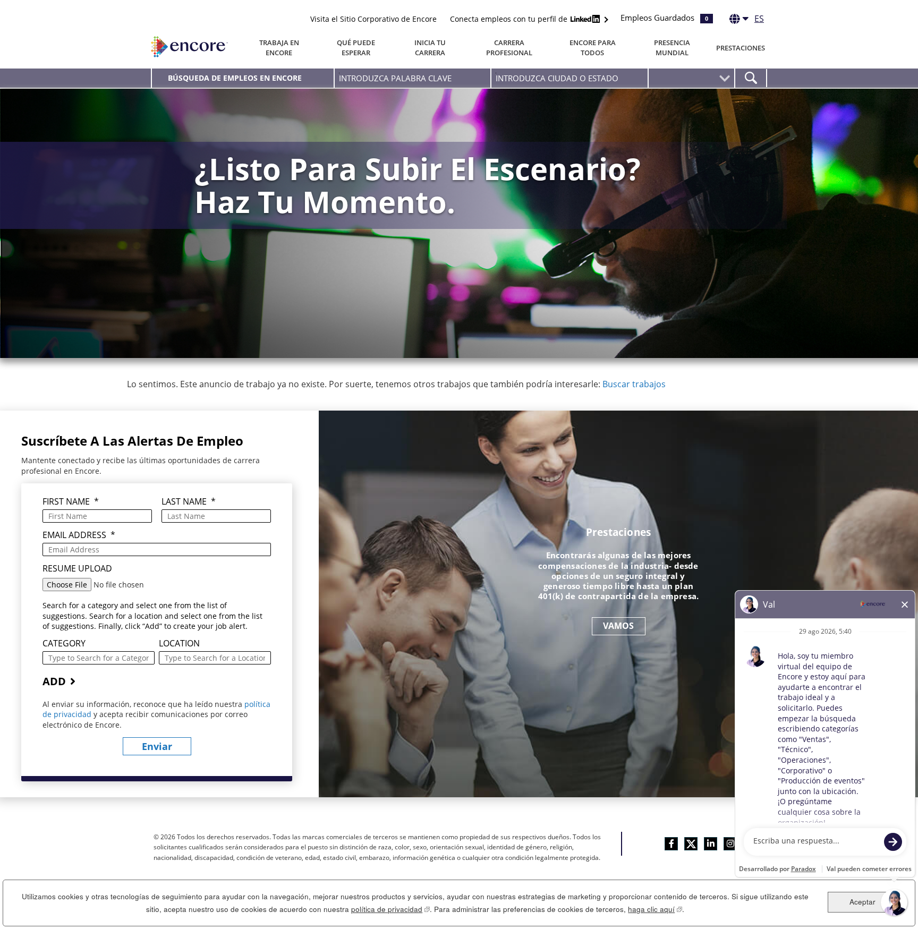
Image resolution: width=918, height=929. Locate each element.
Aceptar (862, 902)
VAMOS (618, 626)
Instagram (730, 843)
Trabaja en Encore (279, 47)
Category (64, 643)
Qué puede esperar (356, 47)
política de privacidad (390, 909)
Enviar (157, 746)
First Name (70, 502)
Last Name (189, 502)
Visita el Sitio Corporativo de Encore (373, 19)
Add (54, 681)
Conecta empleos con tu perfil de (510, 19)
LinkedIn (710, 843)
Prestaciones (740, 48)
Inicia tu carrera (430, 47)
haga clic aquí (655, 909)
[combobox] (569, 78)
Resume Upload (77, 569)
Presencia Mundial (672, 47)
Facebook (671, 843)
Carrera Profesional (509, 47)
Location (179, 643)
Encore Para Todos (593, 47)
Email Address (78, 535)
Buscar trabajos (634, 384)
